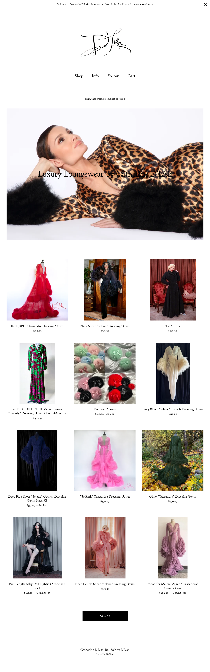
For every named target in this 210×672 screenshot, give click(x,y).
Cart (132, 76)
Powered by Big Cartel (105, 654)
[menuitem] (79, 76)
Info (95, 76)
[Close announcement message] (205, 4)
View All (105, 616)
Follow (113, 76)
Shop (79, 76)
